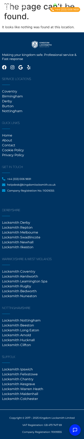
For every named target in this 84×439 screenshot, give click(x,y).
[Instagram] (12, 67)
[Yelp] (29, 67)
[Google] (20, 67)
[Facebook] (4, 67)
